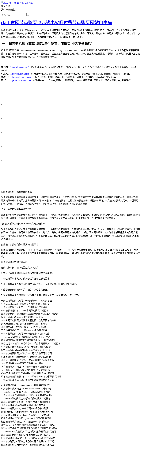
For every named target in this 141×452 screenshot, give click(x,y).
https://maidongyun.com (21, 77)
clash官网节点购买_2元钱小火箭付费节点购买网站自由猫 (56, 22)
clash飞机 (28, 3)
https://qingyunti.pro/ (19, 67)
